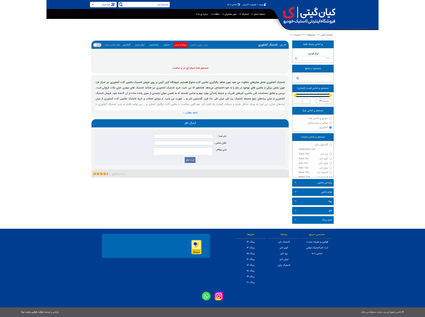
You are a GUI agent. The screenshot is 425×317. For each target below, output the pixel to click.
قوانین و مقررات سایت (317, 242)
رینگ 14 (251, 248)
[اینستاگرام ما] (218, 296)
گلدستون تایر (313, 147)
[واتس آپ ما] (206, 296)
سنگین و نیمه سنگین (317, 123)
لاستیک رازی (284, 265)
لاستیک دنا (313, 172)
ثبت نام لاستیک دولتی (317, 248)
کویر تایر (313, 159)
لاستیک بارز (313, 177)
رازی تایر (313, 168)
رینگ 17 (251, 265)
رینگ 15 (251, 253)
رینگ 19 (251, 277)
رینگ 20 (251, 282)
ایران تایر (313, 163)
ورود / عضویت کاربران (253, 4)
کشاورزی (323, 127)
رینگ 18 (251, 271)
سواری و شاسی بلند (318, 118)
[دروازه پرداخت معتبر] (196, 253)
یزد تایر (313, 154)
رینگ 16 (251, 259)
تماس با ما (232, 4)
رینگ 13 (251, 242)
